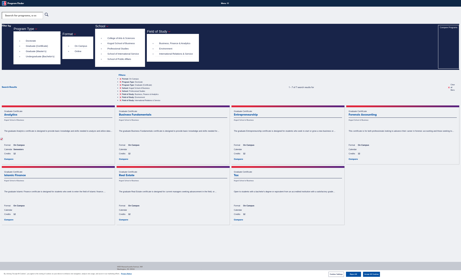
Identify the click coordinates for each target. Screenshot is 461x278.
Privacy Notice (126, 274)
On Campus (81, 46)
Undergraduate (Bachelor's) (40, 56)
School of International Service (123, 54)
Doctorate (31, 41)
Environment (165, 48)
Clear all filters (453, 87)
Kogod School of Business (121, 43)
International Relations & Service (176, 54)
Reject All (353, 274)
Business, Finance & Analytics (174, 43)
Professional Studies (118, 48)
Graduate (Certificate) (37, 46)
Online (78, 51)
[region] (230, 274)
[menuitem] (38, 41)
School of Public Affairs (119, 59)
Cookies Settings (336, 274)
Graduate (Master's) (36, 51)
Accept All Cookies (371, 274)
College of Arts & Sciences (121, 38)
